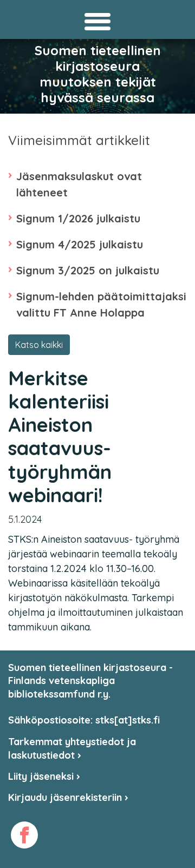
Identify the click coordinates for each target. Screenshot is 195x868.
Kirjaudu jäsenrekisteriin (66, 797)
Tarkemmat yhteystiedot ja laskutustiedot (72, 748)
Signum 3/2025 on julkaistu (87, 270)
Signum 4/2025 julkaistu (79, 244)
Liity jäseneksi (42, 776)
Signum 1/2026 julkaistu (78, 218)
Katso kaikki (39, 344)
